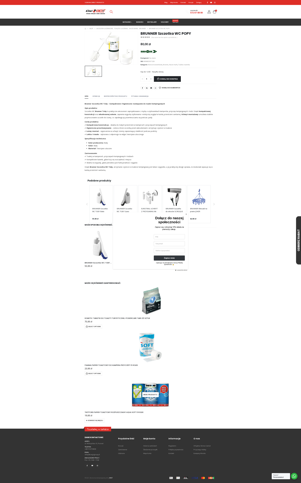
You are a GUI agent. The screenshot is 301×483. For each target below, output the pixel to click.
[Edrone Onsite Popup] (150, 241)
